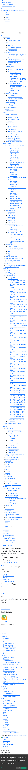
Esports (5, 715)
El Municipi (4, 655)
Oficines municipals (8, 535)
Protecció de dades (8, 744)
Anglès (7, 17)
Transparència (5, 666)
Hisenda (5, 717)
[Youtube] (16, 10)
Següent (7, 609)
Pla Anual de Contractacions (10, 674)
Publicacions (6, 579)
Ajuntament (7, 526)
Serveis (5, 544)
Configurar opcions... (6, 767)
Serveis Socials (7, 729)
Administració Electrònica (10, 707)
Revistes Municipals (8, 693)
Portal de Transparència (9, 676)
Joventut (5, 721)
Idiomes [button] (5, 12)
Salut (4, 727)
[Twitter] (3, 10)
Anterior (3, 609)
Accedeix (3, 593)
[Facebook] (9, 10)
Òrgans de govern (8, 537)
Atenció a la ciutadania (9, 705)
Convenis (5, 681)
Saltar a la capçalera (7, 1)
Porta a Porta (6, 700)
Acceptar (24, 767)
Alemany (7, 19)
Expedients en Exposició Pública (11, 678)
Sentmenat (6, 659)
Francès (7, 21)
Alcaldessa (6, 530)
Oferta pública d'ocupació (10, 684)
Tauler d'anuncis (7, 545)
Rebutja (19, 767)
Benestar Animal (7, 710)
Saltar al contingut (7, 2)
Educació (5, 714)
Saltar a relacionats (7, 4)
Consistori (6, 532)
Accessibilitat (6, 741)
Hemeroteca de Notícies (9, 696)
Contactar (3, 9)
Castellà (7, 16)
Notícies (5, 577)
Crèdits (5, 739)
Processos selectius (8, 581)
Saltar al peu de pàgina (8, 6)
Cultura (5, 712)
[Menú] (1, 35)
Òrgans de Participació (9, 538)
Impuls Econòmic (7, 726)
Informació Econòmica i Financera (12, 667)
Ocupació (5, 722)
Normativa (6, 533)
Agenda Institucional (8, 576)
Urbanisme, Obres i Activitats (11, 733)
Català (7, 14)
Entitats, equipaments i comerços (12, 662)
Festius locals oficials (8, 657)
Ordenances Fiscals (8, 669)
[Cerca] (20, 33)
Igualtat (5, 719)
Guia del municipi (8, 660)
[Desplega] (12, 526)
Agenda (5, 574)
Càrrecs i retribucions (9, 671)
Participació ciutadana (9, 540)
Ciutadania (6, 708)
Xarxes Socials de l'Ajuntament (11, 695)
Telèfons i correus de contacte (11, 664)
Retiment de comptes (9, 542)
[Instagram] (22, 10)
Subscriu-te (4, 621)
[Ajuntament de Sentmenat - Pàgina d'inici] (10, 28)
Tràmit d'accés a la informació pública (13, 683)
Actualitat (3, 686)
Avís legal (5, 742)
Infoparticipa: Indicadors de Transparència (14, 679)
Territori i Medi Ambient (9, 731)
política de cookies (14, 765)
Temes (2, 698)
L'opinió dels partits (8, 691)
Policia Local (6, 724)
